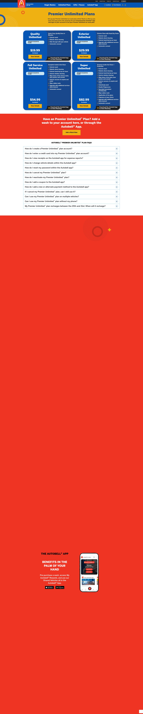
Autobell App (92, 5)
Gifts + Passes (79, 5)
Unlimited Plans (64, 5)
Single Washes (50, 5)
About (97, 1)
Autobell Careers (116, 1)
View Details (35, 56)
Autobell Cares (102, 1)
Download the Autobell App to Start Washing (59, 58)
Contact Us (109, 1)
